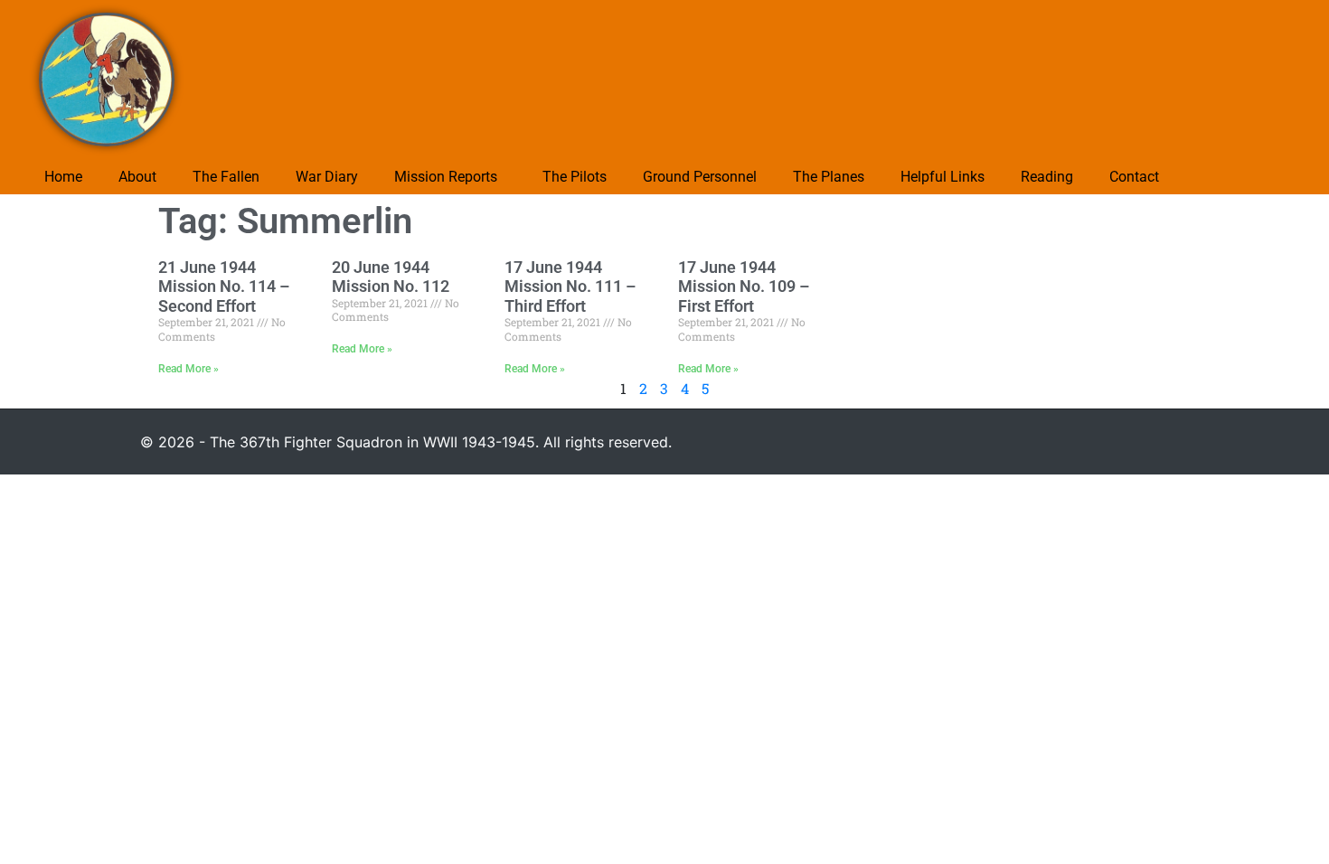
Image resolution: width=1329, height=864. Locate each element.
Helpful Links (942, 176)
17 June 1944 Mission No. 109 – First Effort (743, 286)
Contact (1134, 176)
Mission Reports (445, 176)
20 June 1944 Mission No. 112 (390, 277)
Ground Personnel (700, 176)
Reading (1047, 176)
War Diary (327, 176)
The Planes (828, 176)
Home (63, 176)
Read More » (188, 368)
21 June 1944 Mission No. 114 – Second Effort (223, 286)
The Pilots (574, 176)
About (137, 176)
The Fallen (226, 176)
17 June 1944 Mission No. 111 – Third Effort (570, 286)
